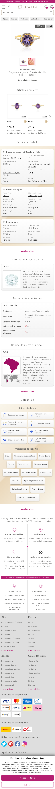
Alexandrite (33, 661)
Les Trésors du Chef (37, 181)
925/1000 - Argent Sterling (11, 174)
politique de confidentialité (28, 772)
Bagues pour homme (10, 642)
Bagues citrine (7, 677)
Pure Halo (15, 481)
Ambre (31, 634)
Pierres (14, 19)
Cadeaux (24, 19)
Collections (35, 19)
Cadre (5, 181)
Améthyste (33, 665)
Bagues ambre (7, 673)
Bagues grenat (7, 685)
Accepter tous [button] (27, 778)
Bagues (11, 464)
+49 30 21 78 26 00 (16, 569)
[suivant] (49, 116)
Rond (30, 234)
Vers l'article (26, 251)
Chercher (51, 12)
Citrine (31, 638)
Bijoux (5, 19)
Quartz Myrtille (35, 195)
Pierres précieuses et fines (24, 456)
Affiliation (40, 609)
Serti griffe (33, 207)
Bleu (5, 213)
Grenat (31, 646)
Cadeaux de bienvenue (14, 603)
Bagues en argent (11, 472)
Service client (14, 557)
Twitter (4, 744)
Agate (30, 622)
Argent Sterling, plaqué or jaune (39, 165)
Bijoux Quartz (44, 456)
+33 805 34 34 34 (16, 566)
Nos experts (40, 595)
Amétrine (32, 669)
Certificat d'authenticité (14, 599)
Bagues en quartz (29, 472)
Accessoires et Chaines (11, 622)
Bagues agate (7, 661)
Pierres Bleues (37, 489)
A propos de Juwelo (40, 591)
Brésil (31, 213)
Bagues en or (7, 634)
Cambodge (33, 240)
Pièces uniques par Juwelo (27, 497)
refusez (47, 766)
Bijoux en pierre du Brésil (33, 481)
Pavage (6, 240)
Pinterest (10, 744)
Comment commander (14, 595)
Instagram (24, 744)
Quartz (6, 195)
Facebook (17, 744)
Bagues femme (24, 464)
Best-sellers (49, 19)
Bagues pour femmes (10, 638)
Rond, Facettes (10, 207)
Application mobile (40, 599)
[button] (3, 6)
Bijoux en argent (40, 464)
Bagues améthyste (9, 665)
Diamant (32, 642)
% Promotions (45, 472)
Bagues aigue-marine (10, 669)
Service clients (14, 591)
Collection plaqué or (20, 489)
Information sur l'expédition (14, 608)
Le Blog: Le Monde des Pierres (40, 604)
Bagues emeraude (9, 681)
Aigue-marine (34, 630)
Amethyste (33, 626)
